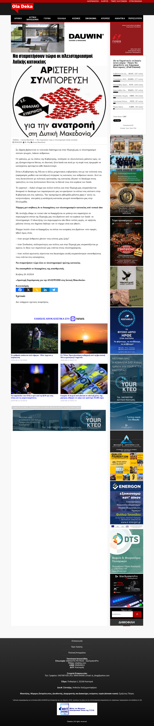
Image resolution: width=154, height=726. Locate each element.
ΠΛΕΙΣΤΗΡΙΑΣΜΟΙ (72, 408)
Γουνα (47, 18)
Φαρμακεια (93, 1)
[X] (28, 290)
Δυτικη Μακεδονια (33, 18)
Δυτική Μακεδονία (39, 142)
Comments (128, 125)
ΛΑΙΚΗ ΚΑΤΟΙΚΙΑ (20, 408)
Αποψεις (105, 18)
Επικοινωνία (77, 641)
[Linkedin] (45, 290)
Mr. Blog (27, 142)
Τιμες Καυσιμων (119, 1)
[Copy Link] (37, 290)
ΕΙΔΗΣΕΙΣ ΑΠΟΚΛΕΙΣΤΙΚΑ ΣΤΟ (52, 318)
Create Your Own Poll (128, 128)
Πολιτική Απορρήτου (77, 653)
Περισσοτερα (135, 18)
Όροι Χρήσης (77, 647)
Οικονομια (90, 18)
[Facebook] (20, 290)
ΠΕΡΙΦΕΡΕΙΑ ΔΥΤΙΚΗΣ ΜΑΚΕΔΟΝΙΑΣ (46, 408)
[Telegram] (53, 290)
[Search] (137, 614)
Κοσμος (76, 18)
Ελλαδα (62, 18)
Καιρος (104, 1)
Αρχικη (18, 18)
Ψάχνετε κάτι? (126, 610)
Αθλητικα (120, 18)
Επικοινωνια (135, 1)
